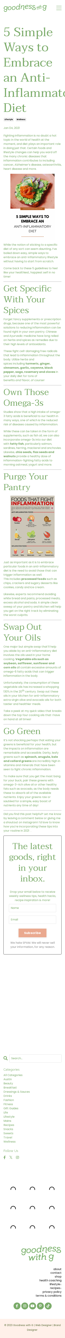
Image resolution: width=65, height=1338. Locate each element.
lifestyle (9, 119)
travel (7, 1137)
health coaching (50, 1280)
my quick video (35, 711)
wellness (21, 119)
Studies (8, 412)
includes (15, 579)
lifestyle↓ (56, 1284)
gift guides (10, 1108)
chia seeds (23, 452)
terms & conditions (49, 1296)
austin (7, 1079)
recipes (8, 1125)
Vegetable (23, 659)
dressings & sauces (16, 1092)
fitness (8, 1104)
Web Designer (43, 1325)
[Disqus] (32, 1003)
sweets (8, 1133)
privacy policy (52, 1292)
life (5, 1113)
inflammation (24, 136)
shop (58, 1277)
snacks (8, 1129)
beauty (8, 1083)
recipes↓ (56, 1288)
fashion (8, 1100)
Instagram (30, 822)
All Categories (13, 1075)
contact (56, 1273)
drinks (7, 1096)
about (57, 1269)
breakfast (10, 1088)
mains (7, 1121)
